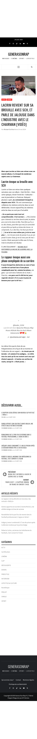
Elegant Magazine (13, 698)
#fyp (31, 328)
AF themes (25, 698)
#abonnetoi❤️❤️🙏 (18, 333)
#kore (29, 330)
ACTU (3, 99)
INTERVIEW (5, 579)
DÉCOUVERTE (6, 565)
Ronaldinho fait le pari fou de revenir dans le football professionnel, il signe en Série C (16, 435)
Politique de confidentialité (18, 684)
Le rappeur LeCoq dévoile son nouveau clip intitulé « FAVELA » (17, 413)
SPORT (3, 601)
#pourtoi (20, 328)
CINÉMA (4, 556)
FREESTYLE (5, 574)
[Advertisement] (18, 18)
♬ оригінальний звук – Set (18, 337)
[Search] (31, 67)
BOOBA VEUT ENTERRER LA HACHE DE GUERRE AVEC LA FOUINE (16, 249)
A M (4, 417)
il (13, 200)
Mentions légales (28, 680)
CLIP (2, 561)
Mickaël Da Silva (9, 129)
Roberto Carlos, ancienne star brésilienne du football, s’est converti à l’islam (16, 457)
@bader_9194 (18, 325)
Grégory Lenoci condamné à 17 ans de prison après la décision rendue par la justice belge (18, 447)
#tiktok (13, 330)
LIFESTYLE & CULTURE (9, 583)
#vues (8, 330)
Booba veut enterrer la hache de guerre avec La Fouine (19, 474)
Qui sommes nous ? (8, 680)
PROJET (4, 592)
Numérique (5, 588)
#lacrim (20, 330)
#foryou (27, 328)
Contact (18, 680)
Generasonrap (18, 54)
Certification (5, 552)
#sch (25, 330)
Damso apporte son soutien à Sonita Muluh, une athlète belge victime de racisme (17, 425)
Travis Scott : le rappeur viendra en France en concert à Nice (17, 482)
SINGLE (4, 597)
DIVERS (9, 99)
